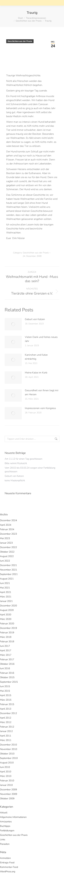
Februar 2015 (7, 704)
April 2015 (5, 695)
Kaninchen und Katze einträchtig (36, 357)
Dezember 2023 (8, 533)
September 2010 (9, 758)
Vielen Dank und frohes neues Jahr (41, 339)
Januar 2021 (6, 601)
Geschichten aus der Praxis (20, 41)
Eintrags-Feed (7, 862)
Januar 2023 (6, 542)
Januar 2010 (6, 785)
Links (2, 839)
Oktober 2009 (7, 798)
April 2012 (5, 717)
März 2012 (5, 722)
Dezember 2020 (8, 605)
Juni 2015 (5, 686)
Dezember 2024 (8, 520)
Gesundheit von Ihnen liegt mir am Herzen (41, 392)
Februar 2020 (7, 623)
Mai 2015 (5, 690)
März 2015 (5, 699)
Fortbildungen (7, 830)
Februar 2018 (7, 641)
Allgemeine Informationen (13, 817)
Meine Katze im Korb (36, 372)
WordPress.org (7, 871)
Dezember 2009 (8, 789)
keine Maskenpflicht (15, 480)
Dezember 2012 (8, 713)
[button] (14, 5)
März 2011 (5, 740)
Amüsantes (6, 821)
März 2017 (5, 654)
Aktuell (3, 812)
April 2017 (5, 650)
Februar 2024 (7, 529)
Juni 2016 (5, 668)
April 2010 (5, 771)
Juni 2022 (5, 560)
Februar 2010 (7, 780)
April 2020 (5, 614)
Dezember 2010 (8, 744)
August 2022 (7, 556)
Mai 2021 (5, 587)
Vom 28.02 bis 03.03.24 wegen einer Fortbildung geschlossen (30, 469)
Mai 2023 (5, 538)
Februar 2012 (7, 726)
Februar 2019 (7, 632)
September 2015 (9, 681)
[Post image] (13, 324)
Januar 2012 (6, 731)
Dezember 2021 (8, 565)
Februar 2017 (7, 659)
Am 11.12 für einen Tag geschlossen (23, 458)
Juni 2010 (5, 767)
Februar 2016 (7, 672)
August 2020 (7, 610)
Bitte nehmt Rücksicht (16, 463)
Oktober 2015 (7, 677)
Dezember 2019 (8, 628)
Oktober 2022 (7, 551)
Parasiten (4, 844)
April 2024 (5, 524)
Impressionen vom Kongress (40, 408)
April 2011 (5, 735)
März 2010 (5, 776)
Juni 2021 (5, 583)
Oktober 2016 (7, 663)
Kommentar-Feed (9, 867)
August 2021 (7, 578)
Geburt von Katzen (35, 319)
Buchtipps (5, 826)
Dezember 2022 (8, 547)
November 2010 (8, 749)
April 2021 (5, 592)
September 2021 (9, 574)
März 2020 (5, 619)
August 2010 (7, 762)
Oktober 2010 (7, 753)
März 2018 (5, 637)
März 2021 (5, 596)
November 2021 (8, 569)
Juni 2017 (5, 646)
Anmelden (5, 858)
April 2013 (5, 708)
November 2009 (8, 794)
